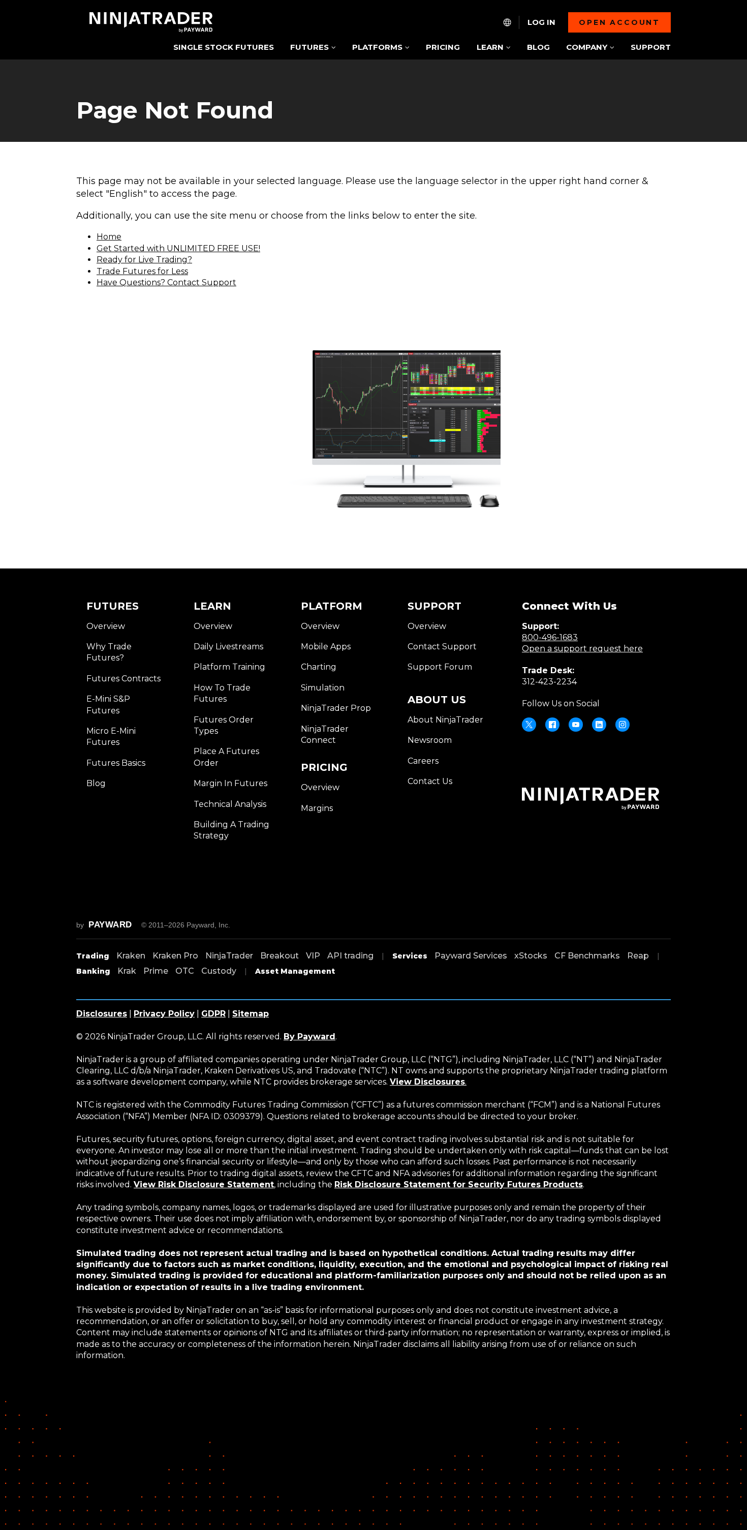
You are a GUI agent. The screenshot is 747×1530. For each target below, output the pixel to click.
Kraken (130, 956)
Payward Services (470, 956)
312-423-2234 (549, 681)
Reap (638, 956)
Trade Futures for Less (142, 271)
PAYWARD (110, 924)
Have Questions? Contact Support (166, 282)
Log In (541, 22)
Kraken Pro (175, 956)
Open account (619, 22)
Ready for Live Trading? (144, 259)
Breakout (279, 956)
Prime (155, 971)
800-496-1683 (550, 637)
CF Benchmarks (587, 956)
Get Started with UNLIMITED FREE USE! (178, 248)
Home (109, 237)
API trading (350, 956)
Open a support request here (582, 648)
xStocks (530, 956)
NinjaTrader (229, 956)
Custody (218, 971)
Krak (126, 971)
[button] (312, 48)
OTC (184, 971)
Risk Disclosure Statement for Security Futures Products (458, 1184)
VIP (313, 956)
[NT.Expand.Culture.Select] (507, 22)
